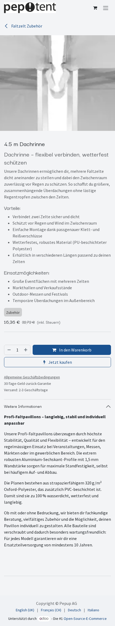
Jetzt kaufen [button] (60, 362)
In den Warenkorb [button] (74, 350)
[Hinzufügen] (25, 350)
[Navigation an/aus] (105, 7)
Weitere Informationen (23, 406)
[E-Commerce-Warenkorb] (95, 7)
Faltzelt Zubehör (26, 26)
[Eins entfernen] (8, 350)
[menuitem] (25, 610)
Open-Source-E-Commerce (85, 618)
